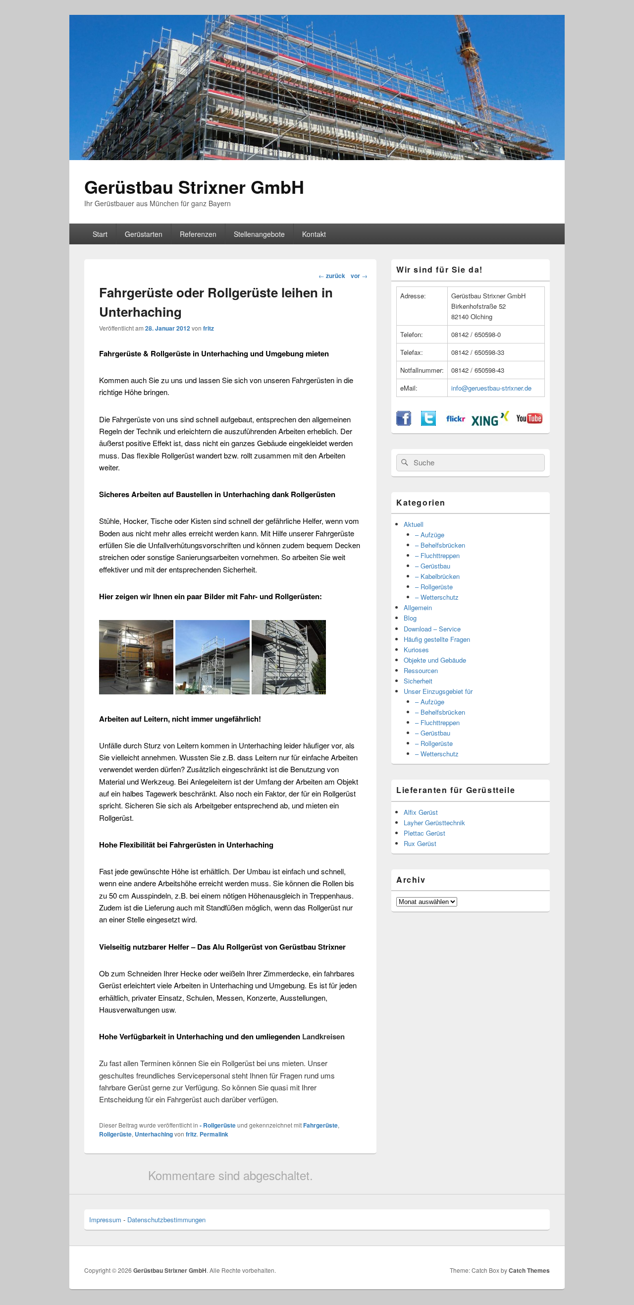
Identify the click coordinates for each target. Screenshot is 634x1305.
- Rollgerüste (218, 1125)
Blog (410, 618)
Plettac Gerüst (424, 833)
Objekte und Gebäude (435, 660)
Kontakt (314, 234)
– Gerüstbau (432, 565)
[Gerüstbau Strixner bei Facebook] (403, 423)
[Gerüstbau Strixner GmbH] (317, 157)
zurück (331, 275)
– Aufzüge (429, 534)
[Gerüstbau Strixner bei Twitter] (428, 423)
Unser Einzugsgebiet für (438, 691)
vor (359, 275)
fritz (208, 328)
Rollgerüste (115, 1134)
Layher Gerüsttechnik (434, 822)
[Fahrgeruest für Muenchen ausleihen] (212, 691)
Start (100, 234)
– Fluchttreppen (437, 555)
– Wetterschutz (437, 597)
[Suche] (403, 462)
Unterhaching (154, 1134)
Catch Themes (529, 1270)
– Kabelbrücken (437, 576)
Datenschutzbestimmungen (166, 1219)
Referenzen (198, 234)
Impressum (105, 1219)
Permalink (214, 1134)
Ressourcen (421, 670)
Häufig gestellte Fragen (437, 639)
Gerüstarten (143, 234)
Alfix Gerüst (421, 812)
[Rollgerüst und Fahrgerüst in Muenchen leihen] (289, 691)
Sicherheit (418, 680)
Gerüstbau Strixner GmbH (194, 186)
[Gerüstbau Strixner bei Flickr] (456, 423)
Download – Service (432, 628)
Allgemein (418, 607)
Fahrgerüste (320, 1125)
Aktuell (413, 524)
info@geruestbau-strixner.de (491, 388)
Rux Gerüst (420, 843)
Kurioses (416, 649)
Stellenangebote (259, 234)
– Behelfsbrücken (440, 545)
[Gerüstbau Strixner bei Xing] (490, 423)
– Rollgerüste (434, 586)
